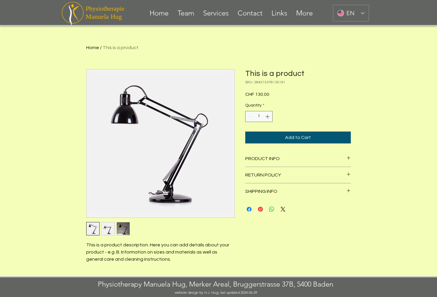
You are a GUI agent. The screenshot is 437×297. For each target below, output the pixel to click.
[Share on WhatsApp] (271, 209)
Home (92, 47)
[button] (216, 13)
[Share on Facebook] (249, 209)
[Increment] (268, 116)
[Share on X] (283, 209)
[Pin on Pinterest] (260, 209)
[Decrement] (250, 116)
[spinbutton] (259, 116)
